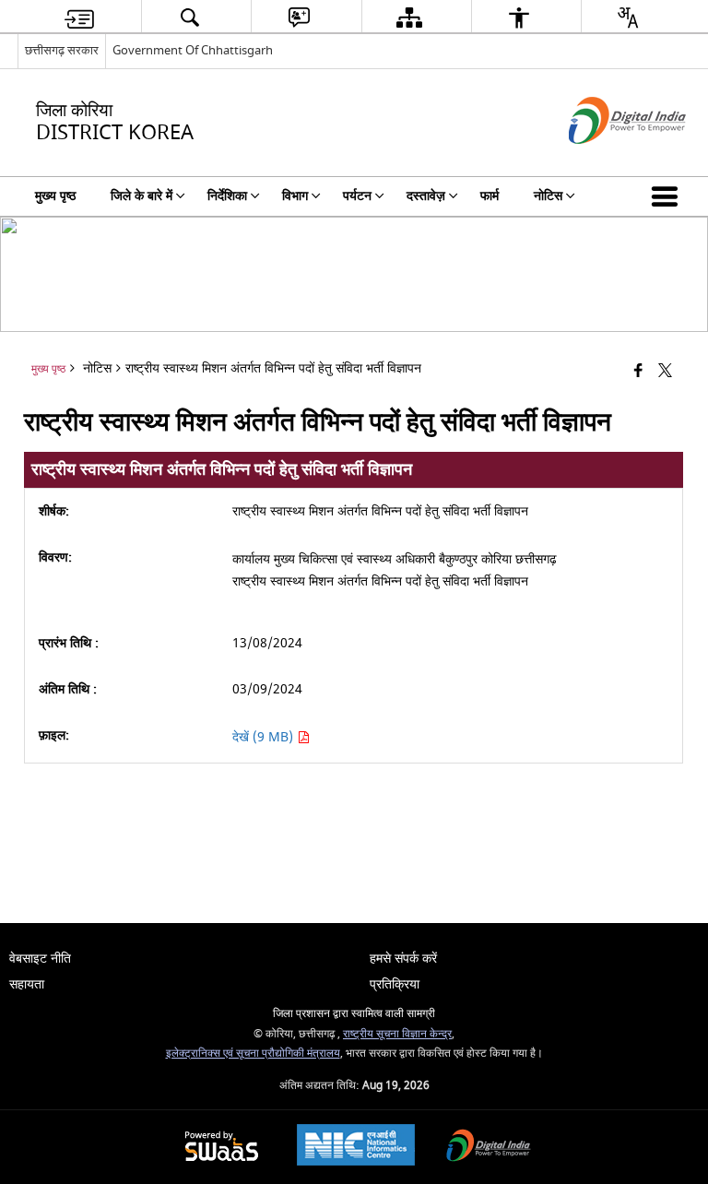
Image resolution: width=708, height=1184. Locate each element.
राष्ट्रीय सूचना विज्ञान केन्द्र (397, 1034)
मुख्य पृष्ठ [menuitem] (55, 196)
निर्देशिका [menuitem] (227, 196)
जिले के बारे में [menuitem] (141, 196)
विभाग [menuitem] (295, 196)
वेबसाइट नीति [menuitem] (40, 958)
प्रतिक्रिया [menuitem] (394, 984)
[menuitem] (79, 17)
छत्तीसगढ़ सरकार (62, 50)
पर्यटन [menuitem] (357, 196)
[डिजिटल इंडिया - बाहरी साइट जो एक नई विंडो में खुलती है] (604, 160)
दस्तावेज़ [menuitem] (426, 196)
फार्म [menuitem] (489, 196)
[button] (668, 196)
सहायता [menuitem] (26, 984)
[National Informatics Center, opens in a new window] (356, 1147)
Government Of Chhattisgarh (192, 50)
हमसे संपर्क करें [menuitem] (403, 958)
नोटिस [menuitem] (548, 196)
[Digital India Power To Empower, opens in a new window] (488, 1147)
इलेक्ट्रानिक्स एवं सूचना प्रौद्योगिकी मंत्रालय (253, 1053)
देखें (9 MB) (264, 737)
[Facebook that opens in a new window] (638, 371)
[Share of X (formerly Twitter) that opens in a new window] (665, 371)
